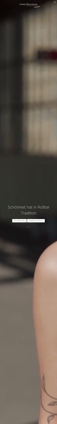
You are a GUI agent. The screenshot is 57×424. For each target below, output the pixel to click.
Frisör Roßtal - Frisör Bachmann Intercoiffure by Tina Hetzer (28, 5)
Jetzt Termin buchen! (19, 220)
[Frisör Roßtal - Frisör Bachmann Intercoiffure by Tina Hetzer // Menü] (54, 2)
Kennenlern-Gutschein (36, 220)
